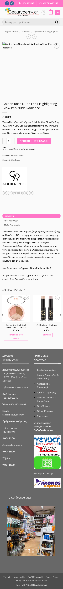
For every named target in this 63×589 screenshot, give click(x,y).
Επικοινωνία (43, 416)
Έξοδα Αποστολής (46, 369)
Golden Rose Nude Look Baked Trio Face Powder (16, 326)
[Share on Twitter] (15, 193)
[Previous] (3, 321)
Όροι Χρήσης (43, 406)
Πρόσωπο (38, 31)
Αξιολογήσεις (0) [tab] (11, 220)
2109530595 (27, 3)
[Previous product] (34, 36)
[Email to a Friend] (20, 193)
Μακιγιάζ (26, 31)
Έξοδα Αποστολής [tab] (12, 225)
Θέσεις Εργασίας (45, 411)
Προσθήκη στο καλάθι (34, 141)
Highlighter (52, 31)
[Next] (60, 321)
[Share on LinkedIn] (31, 193)
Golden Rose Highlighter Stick (47, 326)
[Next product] (28, 36)
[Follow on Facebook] (7, 3)
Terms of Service (33, 580)
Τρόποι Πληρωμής (46, 392)
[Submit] (56, 22)
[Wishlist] (44, 12)
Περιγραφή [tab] (9, 216)
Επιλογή (47, 335)
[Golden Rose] (14, 179)
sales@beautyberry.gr (13, 414)
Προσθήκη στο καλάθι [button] (16, 336)
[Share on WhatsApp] (5, 193)
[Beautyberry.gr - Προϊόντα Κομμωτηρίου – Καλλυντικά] (22, 12)
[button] (51, 12)
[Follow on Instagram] (12, 3)
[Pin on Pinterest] (25, 193)
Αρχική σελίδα (11, 31)
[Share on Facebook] (10, 193)
